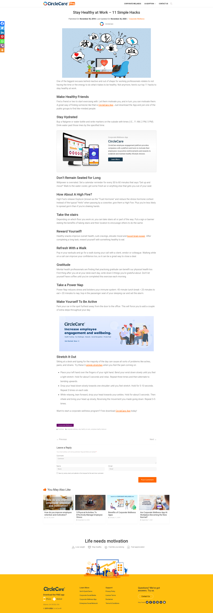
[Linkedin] (2, 32)
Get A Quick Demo (86, 591)
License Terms (111, 595)
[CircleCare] (59, 2)
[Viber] (2, 45)
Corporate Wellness (132, 4)
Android (59, 599)
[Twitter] (2, 28)
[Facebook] (2, 23)
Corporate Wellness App (88, 599)
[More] (2, 50)
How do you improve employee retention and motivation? (58, 513)
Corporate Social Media (88, 595)
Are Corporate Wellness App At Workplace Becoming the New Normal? (153, 514)
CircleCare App (106, 105)
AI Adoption (149, 4)
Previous (62, 439)
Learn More (115, 159)
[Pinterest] (2, 37)
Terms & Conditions (112, 603)
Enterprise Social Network (89, 603)
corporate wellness (72, 429)
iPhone (48, 599)
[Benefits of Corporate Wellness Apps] (122, 496)
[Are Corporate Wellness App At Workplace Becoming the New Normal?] (154, 496)
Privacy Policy (110, 591)
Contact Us (163, 4)
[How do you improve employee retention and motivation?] (58, 496)
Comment (60, 456)
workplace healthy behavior (98, 429)
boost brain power (136, 236)
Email (110, 466)
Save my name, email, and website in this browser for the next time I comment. (81, 473)
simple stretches (94, 365)
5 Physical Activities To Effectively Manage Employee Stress (89, 514)
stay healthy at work (84, 429)
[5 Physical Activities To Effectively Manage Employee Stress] (90, 496)
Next (153, 439)
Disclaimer (109, 599)
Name (59, 466)
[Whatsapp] (2, 41)
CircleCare (61, 429)
